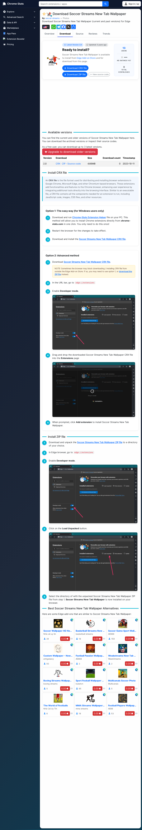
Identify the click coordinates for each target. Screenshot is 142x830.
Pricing (10, 44)
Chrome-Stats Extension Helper (89, 217)
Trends (106, 33)
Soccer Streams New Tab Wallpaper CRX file (102, 239)
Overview (49, 33)
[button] (131, 4)
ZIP (63, 163)
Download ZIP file (76, 74)
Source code (74, 163)
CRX (58, 163)
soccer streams (52, 18)
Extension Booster (16, 39)
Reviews (93, 33)
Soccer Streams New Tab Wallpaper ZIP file (99, 442)
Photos (66, 18)
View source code (100, 74)
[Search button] (105, 4)
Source (79, 33)
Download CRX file (76, 68)
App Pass (11, 33)
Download (65, 33)
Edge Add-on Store (86, 58)
